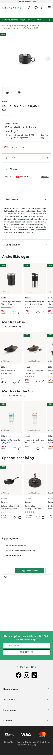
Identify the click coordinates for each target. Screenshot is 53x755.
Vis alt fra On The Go (12, 396)
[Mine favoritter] (36, 7)
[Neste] (48, 59)
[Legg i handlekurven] (19, 312)
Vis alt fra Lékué (10, 326)
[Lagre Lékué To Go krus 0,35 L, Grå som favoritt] (48, 570)
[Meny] (49, 7)
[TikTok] (34, 675)
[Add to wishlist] (14, 313)
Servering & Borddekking (14, 25)
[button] (7, 115)
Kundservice (10, 688)
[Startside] (11, 8)
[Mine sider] (29, 7)
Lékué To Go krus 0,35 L (28, 28)
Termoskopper (9, 28)
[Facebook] (19, 675)
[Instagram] (26, 675)
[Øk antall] (12, 570)
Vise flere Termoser (12, 555)
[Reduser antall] (4, 570)
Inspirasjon (9, 709)
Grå (5, 577)
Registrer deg (44, 136)
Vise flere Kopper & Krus (15, 545)
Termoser (32, 25)
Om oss (7, 720)
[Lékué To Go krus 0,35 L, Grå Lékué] (26, 58)
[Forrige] (5, 59)
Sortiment (9, 699)
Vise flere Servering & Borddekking (19, 550)
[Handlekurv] (42, 7)
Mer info (45, 177)
